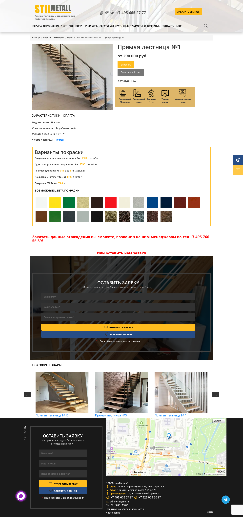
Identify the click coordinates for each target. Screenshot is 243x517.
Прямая (59, 139)
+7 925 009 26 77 (149, 497)
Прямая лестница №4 (170, 415)
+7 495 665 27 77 (131, 12)
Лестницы (67, 25)
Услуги (104, 25)
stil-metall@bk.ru (119, 501)
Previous (27, 394)
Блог (179, 25)
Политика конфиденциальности (125, 509)
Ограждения (51, 25)
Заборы (93, 25)
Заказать (126, 64)
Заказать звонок (188, 11)
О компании (152, 25)
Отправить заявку (120, 327)
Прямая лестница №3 (111, 415)
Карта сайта (113, 512)
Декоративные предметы (126, 25)
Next (215, 394)
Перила (37, 25)
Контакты (168, 25)
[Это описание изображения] (72, 77)
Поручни (81, 25)
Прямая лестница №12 (52, 415)
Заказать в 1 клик (131, 72)
